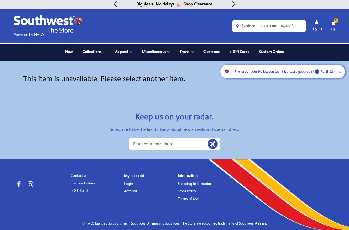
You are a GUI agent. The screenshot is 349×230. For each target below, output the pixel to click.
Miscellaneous (154, 55)
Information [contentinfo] (188, 175)
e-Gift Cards (239, 51)
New (69, 51)
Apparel (123, 55)
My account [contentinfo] (134, 175)
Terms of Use (188, 198)
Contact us (79, 175)
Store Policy (187, 191)
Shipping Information (195, 183)
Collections (93, 55)
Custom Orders (271, 51)
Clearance (211, 51)
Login (128, 183)
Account (130, 191)
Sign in (317, 28)
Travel (187, 55)
